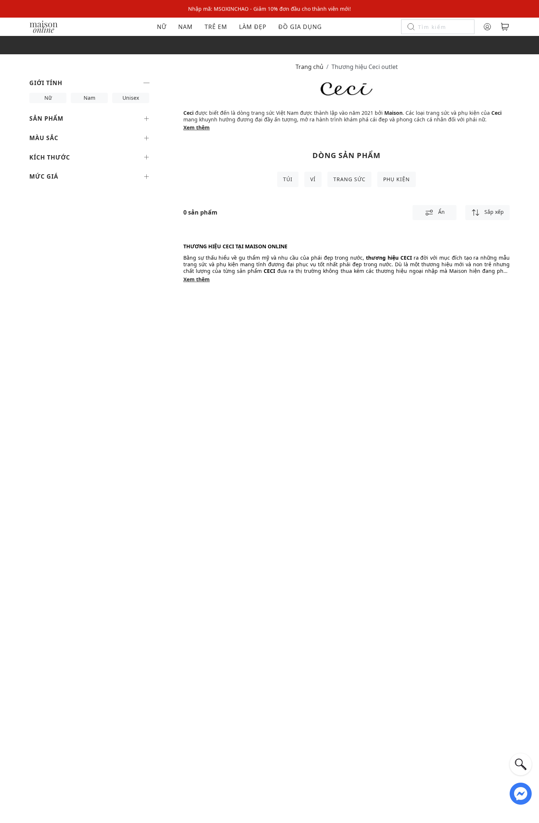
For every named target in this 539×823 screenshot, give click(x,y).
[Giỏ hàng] (505, 27)
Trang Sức (349, 179)
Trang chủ (309, 67)
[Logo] (43, 26)
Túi (288, 179)
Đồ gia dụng (300, 27)
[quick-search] (521, 764)
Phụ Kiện (396, 179)
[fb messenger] (521, 793)
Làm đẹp (253, 27)
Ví (313, 179)
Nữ (161, 27)
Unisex (130, 97)
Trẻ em (216, 27)
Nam (185, 27)
